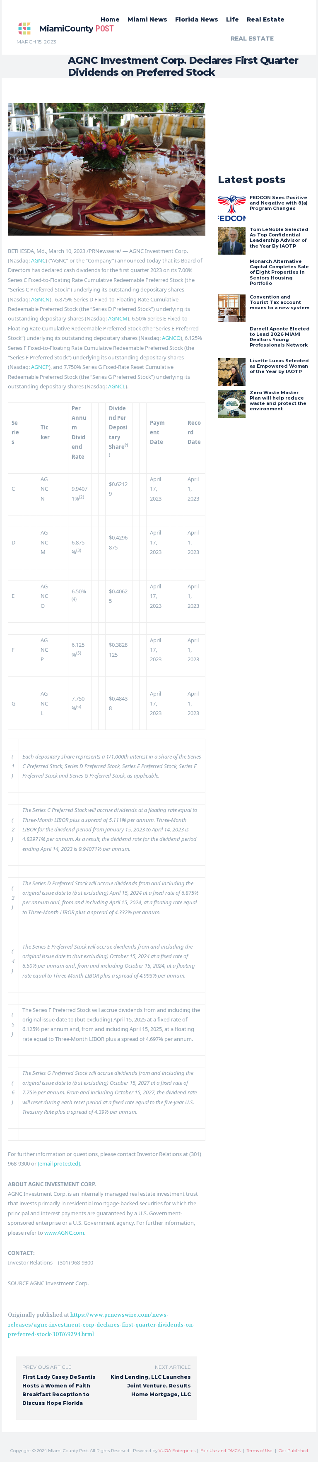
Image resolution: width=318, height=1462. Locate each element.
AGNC (38, 260)
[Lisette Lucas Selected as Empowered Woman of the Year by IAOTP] (232, 372)
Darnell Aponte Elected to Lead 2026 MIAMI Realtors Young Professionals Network (280, 337)
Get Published (293, 1450)
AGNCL (116, 386)
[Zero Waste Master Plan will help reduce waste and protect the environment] (232, 404)
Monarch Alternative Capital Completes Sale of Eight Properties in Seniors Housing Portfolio (279, 272)
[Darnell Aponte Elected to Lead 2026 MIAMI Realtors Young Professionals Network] (232, 340)
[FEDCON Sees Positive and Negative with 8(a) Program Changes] (232, 209)
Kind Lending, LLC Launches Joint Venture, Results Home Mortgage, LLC (151, 1385)
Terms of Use (259, 1450)
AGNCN (40, 299)
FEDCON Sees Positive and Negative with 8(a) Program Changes (279, 203)
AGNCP (40, 367)
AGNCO (171, 338)
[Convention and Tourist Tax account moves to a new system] (232, 308)
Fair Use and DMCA (220, 1450)
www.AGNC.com (64, 1232)
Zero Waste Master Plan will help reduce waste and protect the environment (278, 401)
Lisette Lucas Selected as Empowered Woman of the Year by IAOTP (279, 366)
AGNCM (118, 318)
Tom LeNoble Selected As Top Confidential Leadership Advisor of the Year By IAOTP (279, 237)
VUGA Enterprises (177, 1450)
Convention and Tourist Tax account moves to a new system (279, 302)
